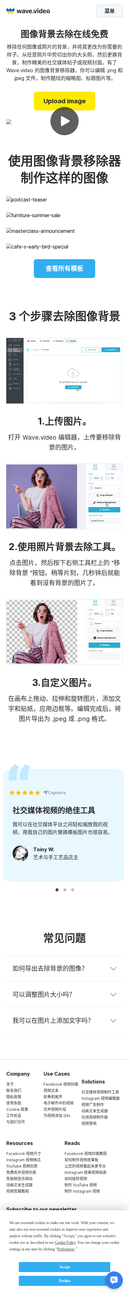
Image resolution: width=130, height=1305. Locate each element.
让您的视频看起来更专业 (85, 1166)
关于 (10, 1084)
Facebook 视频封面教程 (86, 1153)
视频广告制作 (92, 1104)
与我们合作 (15, 1122)
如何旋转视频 (76, 1178)
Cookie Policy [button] (65, 1242)
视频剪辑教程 (17, 1191)
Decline (64, 1281)
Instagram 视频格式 (23, 1160)
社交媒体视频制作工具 (100, 1092)
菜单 (110, 11)
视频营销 (88, 1123)
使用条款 (13, 1103)
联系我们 (13, 1090)
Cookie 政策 (17, 1109)
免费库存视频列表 (21, 1172)
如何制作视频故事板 (81, 1160)
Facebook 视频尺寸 (23, 1153)
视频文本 (51, 1090)
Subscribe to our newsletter (41, 1209)
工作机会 (13, 1115)
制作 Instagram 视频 (82, 1191)
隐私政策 (13, 1096)
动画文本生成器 (94, 1111)
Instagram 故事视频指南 (86, 1172)
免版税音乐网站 (19, 1178)
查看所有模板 (64, 268)
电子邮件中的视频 (59, 1103)
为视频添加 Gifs (57, 1115)
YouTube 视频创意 (22, 1166)
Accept (64, 1267)
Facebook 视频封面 (61, 1084)
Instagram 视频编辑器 (100, 1098)
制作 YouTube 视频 (81, 1185)
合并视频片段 (55, 1109)
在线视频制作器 (94, 1117)
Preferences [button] (66, 1249)
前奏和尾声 (53, 1096)
